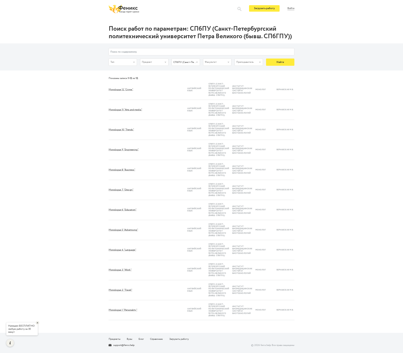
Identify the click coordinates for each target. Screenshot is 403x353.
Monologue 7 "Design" (121, 190)
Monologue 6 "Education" (122, 210)
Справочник (156, 339)
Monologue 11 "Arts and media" (125, 110)
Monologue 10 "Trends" (121, 130)
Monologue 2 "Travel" (120, 290)
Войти (290, 8)
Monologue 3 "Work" (120, 270)
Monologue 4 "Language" (122, 250)
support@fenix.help (124, 345)
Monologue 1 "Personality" (123, 310)
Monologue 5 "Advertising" (123, 230)
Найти (280, 62)
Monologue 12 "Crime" (121, 89)
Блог (141, 339)
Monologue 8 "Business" (122, 170)
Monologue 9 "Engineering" (124, 149)
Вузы (129, 339)
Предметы (114, 339)
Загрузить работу (264, 8)
